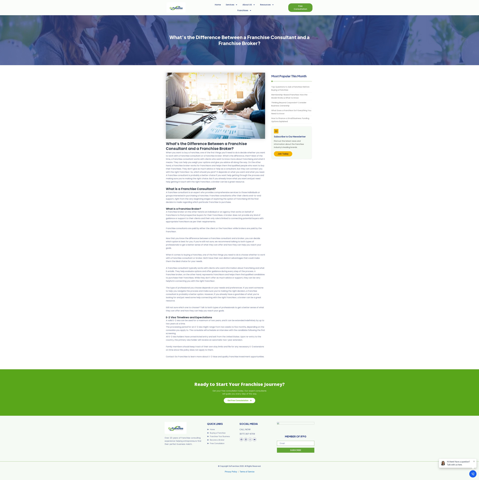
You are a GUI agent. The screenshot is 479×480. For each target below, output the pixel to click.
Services (230, 4)
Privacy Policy (231, 472)
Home (218, 4)
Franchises (242, 10)
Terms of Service (247, 472)
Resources (265, 4)
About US (247, 4)
